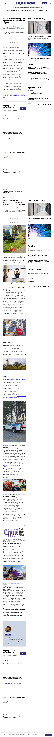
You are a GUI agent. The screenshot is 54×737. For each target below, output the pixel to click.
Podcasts (35, 10)
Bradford (4, 578)
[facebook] (10, 42)
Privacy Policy (34, 734)
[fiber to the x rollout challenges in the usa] (39, 49)
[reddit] (16, 42)
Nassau (20, 578)
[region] (27, 735)
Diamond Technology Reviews (13, 10)
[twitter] (14, 42)
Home (29, 35)
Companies (5, 15)
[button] (3, 3)
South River (15, 463)
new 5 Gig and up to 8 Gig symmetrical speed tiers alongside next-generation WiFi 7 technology (14, 377)
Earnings (29, 10)
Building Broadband (43, 10)
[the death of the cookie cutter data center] (39, 27)
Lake (11, 578)
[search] (5, 3)
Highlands (8, 578)
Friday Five (23, 10)
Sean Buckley (14, 214)
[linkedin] (12, 42)
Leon (13, 578)
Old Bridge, (12, 470)
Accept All (49, 734)
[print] (25, 42)
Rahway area (7, 464)
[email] (17, 42)
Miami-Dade (16, 578)
